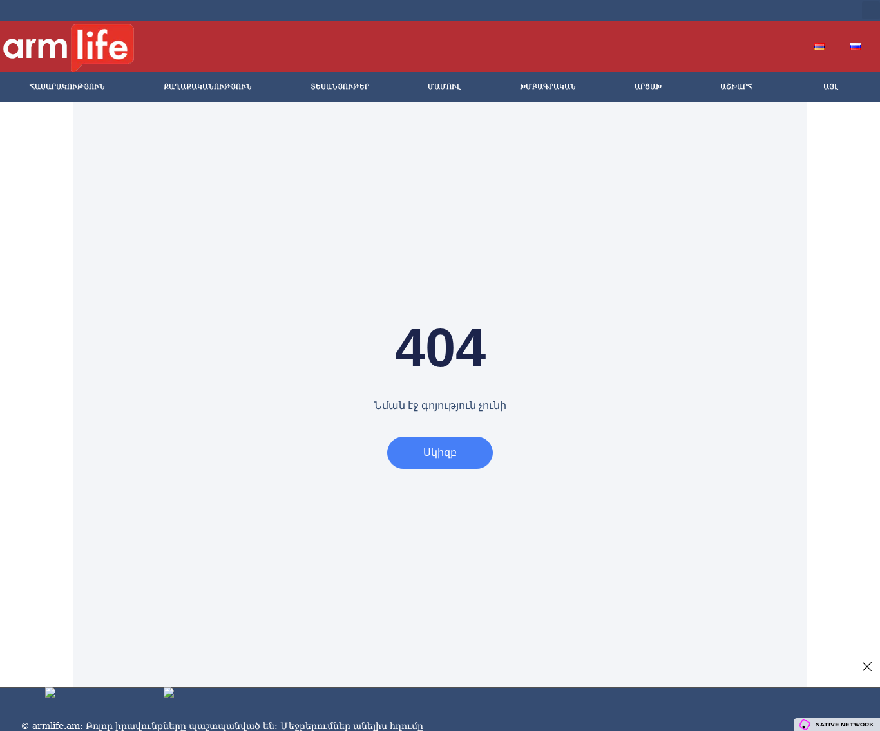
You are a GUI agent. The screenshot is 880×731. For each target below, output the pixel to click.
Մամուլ (444, 86)
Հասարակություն (67, 86)
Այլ (830, 86)
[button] (871, 10)
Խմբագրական (548, 86)
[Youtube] (781, 10)
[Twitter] (761, 10)
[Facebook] (740, 10)
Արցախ (648, 86)
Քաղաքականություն (208, 86)
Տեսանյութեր (340, 86)
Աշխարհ (736, 86)
